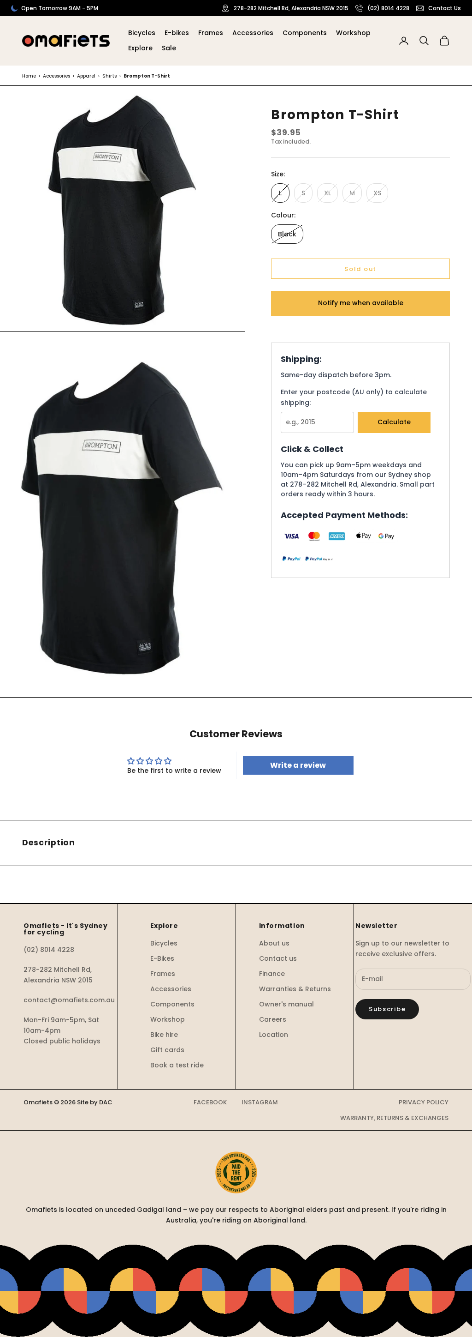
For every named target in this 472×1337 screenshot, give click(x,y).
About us (274, 943)
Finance (272, 973)
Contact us (278, 958)
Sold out (360, 269)
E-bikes (177, 32)
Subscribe (387, 1009)
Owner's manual (286, 1004)
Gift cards (167, 1049)
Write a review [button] (298, 765)
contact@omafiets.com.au (69, 1000)
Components (305, 32)
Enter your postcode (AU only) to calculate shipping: (354, 397)
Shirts (109, 75)
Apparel (86, 75)
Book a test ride (177, 1065)
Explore (140, 48)
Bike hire (164, 1034)
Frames (210, 32)
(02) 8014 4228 (388, 8)
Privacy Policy (423, 1102)
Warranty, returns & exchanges (394, 1118)
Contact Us (444, 8)
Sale (169, 48)
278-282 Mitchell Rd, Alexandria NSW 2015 (291, 8)
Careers (272, 1019)
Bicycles (141, 32)
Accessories (252, 32)
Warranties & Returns (295, 989)
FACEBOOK (210, 1102)
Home (29, 75)
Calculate (394, 422)
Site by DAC (94, 1102)
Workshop (353, 32)
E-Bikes (162, 958)
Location (273, 1034)
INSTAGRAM (260, 1102)
